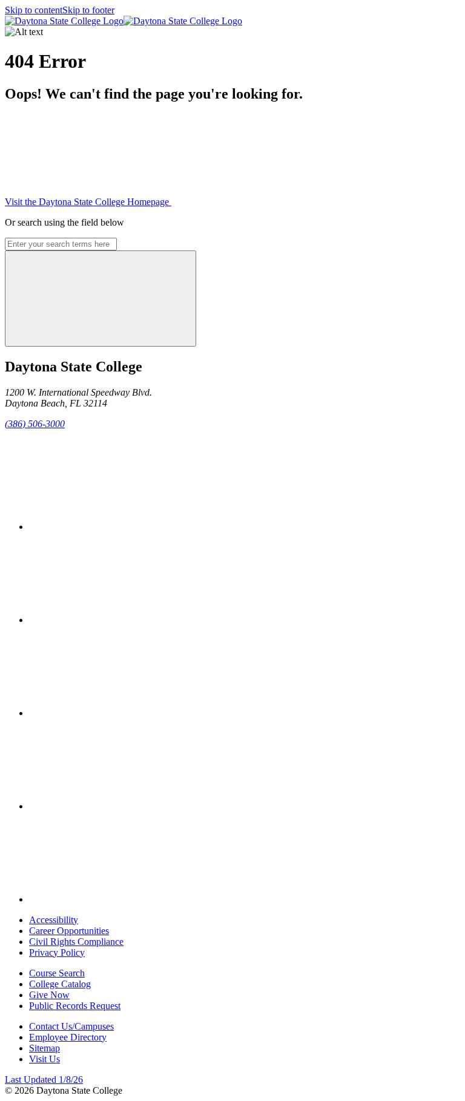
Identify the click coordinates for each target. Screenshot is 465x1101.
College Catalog (60, 984)
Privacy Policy (57, 952)
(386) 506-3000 (35, 424)
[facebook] (120, 526)
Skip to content (33, 10)
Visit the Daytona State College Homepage (88, 202)
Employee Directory (68, 1037)
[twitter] (120, 620)
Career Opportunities (69, 931)
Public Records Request (74, 1006)
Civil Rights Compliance (76, 941)
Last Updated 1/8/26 (44, 1079)
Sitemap (44, 1048)
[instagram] (120, 713)
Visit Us (44, 1059)
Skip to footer (88, 10)
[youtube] (120, 806)
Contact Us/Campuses (71, 1026)
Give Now (49, 995)
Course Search (57, 973)
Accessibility (53, 920)
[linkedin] (120, 899)
